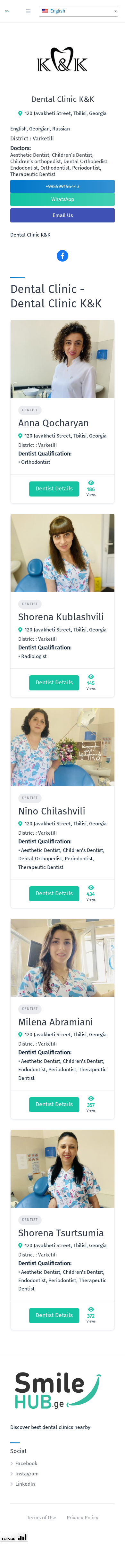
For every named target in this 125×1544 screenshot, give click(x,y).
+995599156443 (62, 186)
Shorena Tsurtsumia (61, 1233)
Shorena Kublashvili (61, 617)
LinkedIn (25, 1484)
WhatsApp (62, 199)
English (57, 11)
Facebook (26, 1463)
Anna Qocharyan (53, 423)
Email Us (63, 215)
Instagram (27, 1474)
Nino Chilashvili (51, 811)
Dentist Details (54, 488)
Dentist (30, 410)
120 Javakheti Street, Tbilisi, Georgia (66, 113)
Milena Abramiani (55, 1022)
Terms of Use (41, 1518)
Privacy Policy (82, 1518)
